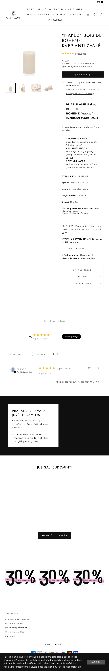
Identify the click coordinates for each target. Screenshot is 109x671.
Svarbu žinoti (83, 270)
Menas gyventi (39, 14)
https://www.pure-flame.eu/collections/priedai (75, 212)
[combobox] (21, 354)
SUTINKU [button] (95, 662)
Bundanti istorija (67, 14)
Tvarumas (82, 277)
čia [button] (79, 667)
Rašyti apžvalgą (71, 336)
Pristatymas (88, 64)
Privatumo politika (14, 624)
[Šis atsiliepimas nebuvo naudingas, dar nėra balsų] (96, 381)
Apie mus (75, 9)
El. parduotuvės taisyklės (17, 619)
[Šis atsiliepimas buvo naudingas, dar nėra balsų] (91, 381)
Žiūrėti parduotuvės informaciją (80, 94)
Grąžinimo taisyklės (14, 632)
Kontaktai (54, 20)
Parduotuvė (37, 9)
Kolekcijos (57, 9)
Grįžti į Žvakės (56, 535)
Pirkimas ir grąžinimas (16, 628)
